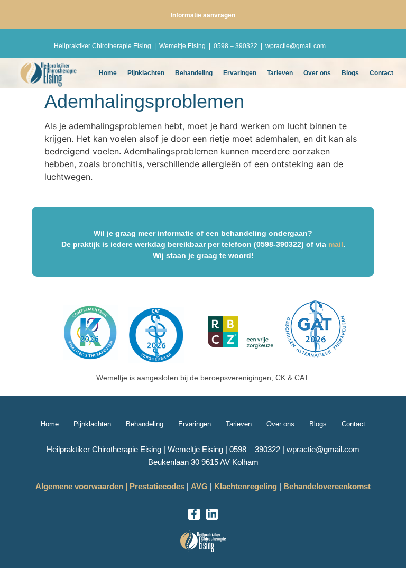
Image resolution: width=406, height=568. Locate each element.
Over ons (317, 73)
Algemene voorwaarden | (81, 486)
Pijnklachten (145, 73)
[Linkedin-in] (212, 514)
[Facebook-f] (194, 514)
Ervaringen (239, 73)
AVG (199, 486)
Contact (381, 73)
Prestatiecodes (157, 486)
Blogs (350, 73)
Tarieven (280, 73)
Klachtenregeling (245, 486)
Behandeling (194, 73)
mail (335, 244)
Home (108, 73)
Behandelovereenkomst (327, 486)
